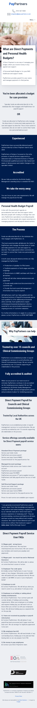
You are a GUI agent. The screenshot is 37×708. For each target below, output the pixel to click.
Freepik (18, 701)
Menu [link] (31, 20)
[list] (19, 19)
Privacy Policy (18, 696)
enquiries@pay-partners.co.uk (20, 14)
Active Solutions (23, 700)
